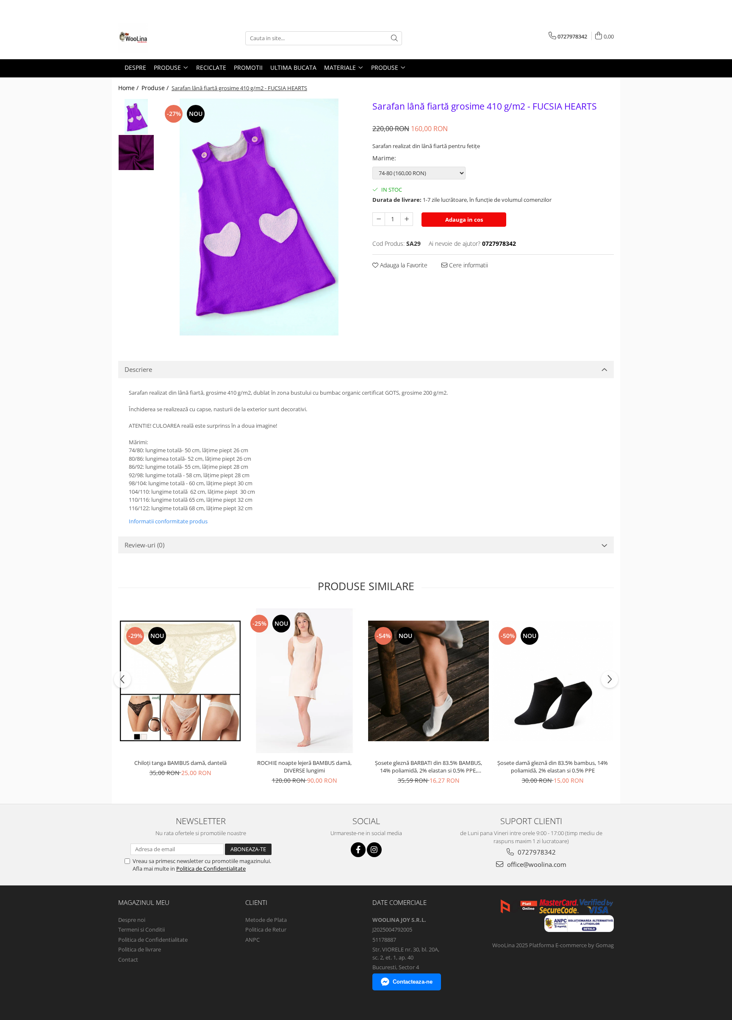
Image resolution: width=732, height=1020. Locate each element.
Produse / (155, 88)
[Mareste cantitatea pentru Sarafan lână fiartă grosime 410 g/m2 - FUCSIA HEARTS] (406, 219)
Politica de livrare (139, 949)
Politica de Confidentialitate (211, 868)
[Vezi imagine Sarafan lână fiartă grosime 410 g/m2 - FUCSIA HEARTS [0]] (136, 116)
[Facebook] (358, 849)
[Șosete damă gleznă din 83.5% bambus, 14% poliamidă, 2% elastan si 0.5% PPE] (552, 681)
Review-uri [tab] (144, 545)
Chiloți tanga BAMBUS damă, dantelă (180, 763)
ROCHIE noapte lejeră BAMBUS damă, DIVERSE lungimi (304, 766)
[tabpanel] (259, 217)
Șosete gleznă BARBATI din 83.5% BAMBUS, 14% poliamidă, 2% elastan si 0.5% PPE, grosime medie (428, 766)
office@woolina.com (535, 864)
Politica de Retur (265, 929)
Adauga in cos (464, 219)
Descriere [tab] (138, 369)
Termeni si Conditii (141, 929)
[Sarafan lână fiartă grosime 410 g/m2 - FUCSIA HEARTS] (259, 217)
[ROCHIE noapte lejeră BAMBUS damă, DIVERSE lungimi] (304, 680)
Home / (129, 88)
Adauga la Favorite (402, 265)
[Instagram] (374, 849)
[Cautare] (394, 38)
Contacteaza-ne (413, 982)
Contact (128, 959)
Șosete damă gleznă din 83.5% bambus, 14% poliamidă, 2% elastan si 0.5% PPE (552, 766)
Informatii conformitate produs (168, 521)
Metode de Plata (266, 920)
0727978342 (536, 852)
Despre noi (131, 920)
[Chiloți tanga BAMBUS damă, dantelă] (180, 681)
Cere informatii (467, 265)
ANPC (252, 939)
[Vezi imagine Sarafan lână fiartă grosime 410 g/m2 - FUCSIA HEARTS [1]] (136, 152)
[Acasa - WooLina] (160, 38)
